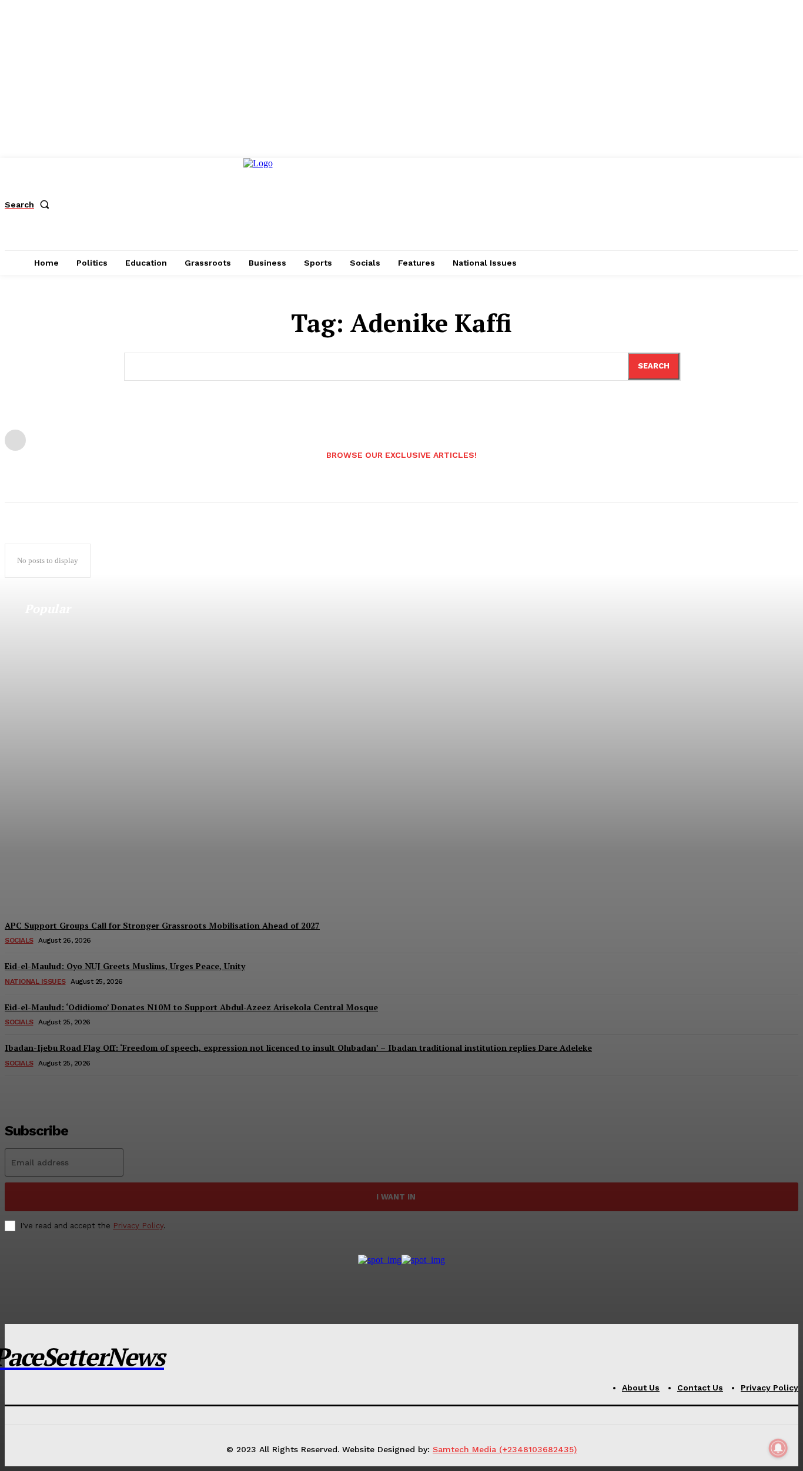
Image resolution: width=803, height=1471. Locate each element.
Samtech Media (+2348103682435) (505, 1449)
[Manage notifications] (778, 1448)
